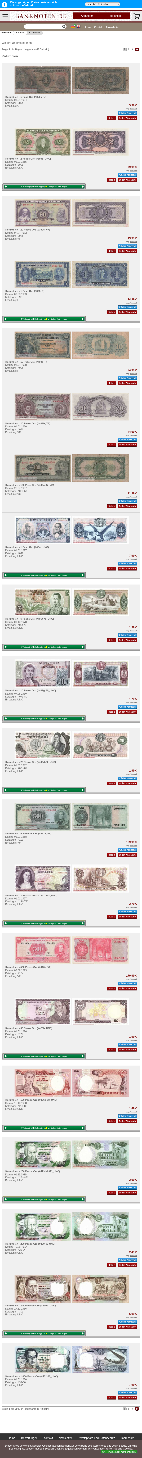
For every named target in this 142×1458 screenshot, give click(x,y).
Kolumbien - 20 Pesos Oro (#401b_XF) (27, 423)
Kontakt (98, 27)
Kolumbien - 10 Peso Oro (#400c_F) (26, 361)
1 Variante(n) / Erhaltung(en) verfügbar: (44, 187)
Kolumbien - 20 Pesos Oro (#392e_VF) (27, 229)
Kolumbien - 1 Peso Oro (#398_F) (24, 291)
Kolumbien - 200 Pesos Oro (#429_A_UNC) (30, 1243)
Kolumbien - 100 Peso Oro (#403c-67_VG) (29, 485)
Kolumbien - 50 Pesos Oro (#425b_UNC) (28, 1028)
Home (87, 27)
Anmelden (87, 15)
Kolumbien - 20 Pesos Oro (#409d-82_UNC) (30, 762)
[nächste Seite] (137, 49)
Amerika (20, 32)
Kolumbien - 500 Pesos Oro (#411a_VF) (28, 833)
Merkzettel (116, 15)
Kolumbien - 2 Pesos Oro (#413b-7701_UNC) (31, 895)
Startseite (6, 32)
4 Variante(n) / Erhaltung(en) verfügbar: (44, 790)
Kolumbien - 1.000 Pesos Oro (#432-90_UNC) (31, 1376)
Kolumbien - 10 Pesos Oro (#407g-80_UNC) (30, 690)
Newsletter (112, 27)
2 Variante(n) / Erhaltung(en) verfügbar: (44, 575)
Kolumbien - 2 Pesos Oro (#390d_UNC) (28, 158)
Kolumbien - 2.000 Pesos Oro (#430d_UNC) (30, 1305)
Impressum (127, 1438)
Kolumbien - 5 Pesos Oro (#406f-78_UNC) (29, 618)
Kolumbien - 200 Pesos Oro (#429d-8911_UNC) (32, 1171)
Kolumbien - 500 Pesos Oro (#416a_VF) (28, 967)
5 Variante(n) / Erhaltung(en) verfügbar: (44, 719)
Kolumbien (34, 32)
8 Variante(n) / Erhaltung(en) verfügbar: (44, 647)
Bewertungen (29, 1438)
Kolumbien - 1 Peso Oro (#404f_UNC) (27, 547)
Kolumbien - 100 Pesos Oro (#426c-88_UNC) (31, 1099)
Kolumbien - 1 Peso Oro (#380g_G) (25, 97)
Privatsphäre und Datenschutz (96, 1438)
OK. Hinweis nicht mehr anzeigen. (119, 1452)
